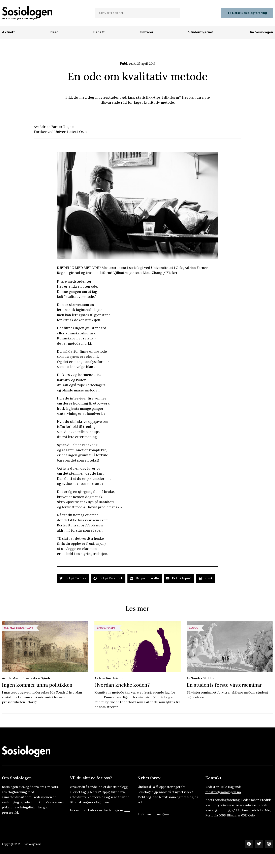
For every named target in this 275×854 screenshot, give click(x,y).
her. (127, 810)
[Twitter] (259, 844)
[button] (73, 578)
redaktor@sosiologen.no (223, 792)
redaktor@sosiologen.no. (91, 802)
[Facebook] (249, 844)
